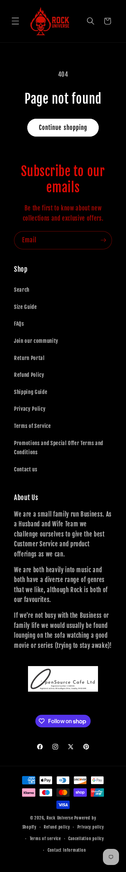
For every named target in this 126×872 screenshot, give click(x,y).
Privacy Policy (30, 408)
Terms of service (45, 838)
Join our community (36, 340)
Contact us (25, 469)
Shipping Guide (30, 391)
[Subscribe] (103, 240)
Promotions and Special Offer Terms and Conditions (58, 448)
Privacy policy (90, 827)
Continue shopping (63, 127)
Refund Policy (29, 374)
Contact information (67, 850)
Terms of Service (32, 425)
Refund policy (57, 827)
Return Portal (29, 357)
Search (21, 289)
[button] (15, 21)
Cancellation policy (86, 838)
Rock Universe (60, 818)
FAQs (19, 323)
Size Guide (25, 306)
